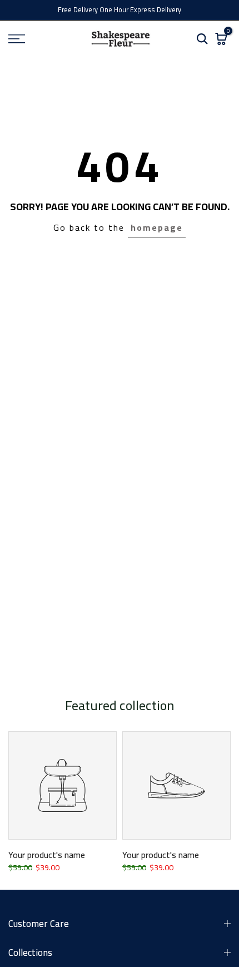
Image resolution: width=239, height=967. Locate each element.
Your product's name (46, 854)
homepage (157, 227)
